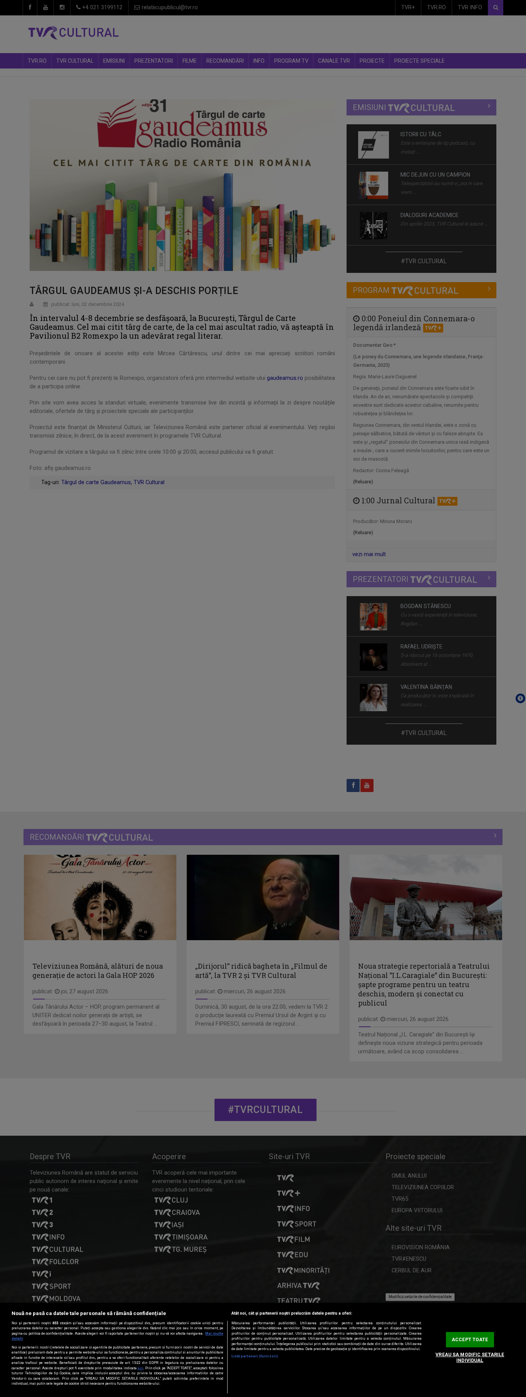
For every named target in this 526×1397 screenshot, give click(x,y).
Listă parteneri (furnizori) (254, 1356)
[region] (263, 1350)
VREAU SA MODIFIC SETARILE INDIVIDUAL (470, 1357)
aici (140, 1368)
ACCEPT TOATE (470, 1339)
